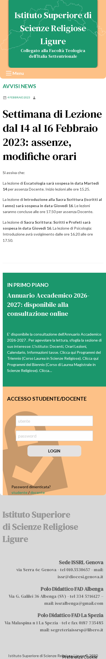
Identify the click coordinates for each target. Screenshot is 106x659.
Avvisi (11, 86)
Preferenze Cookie (79, 657)
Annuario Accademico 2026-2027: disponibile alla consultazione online (48, 304)
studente (19, 492)
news (28, 86)
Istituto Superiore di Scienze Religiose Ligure (53, 28)
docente (37, 492)
